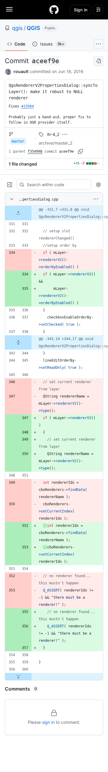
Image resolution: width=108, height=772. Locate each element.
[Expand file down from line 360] (18, 676)
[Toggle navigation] (9, 9)
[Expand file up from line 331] (18, 213)
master (18, 141)
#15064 (27, 106)
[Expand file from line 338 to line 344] (18, 342)
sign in (48, 722)
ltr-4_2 (53, 134)
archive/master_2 (55, 142)
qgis (17, 28)
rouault (21, 71)
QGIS (33, 28)
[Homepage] (54, 9)
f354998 (35, 151)
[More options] (95, 199)
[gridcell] (54, 213)
